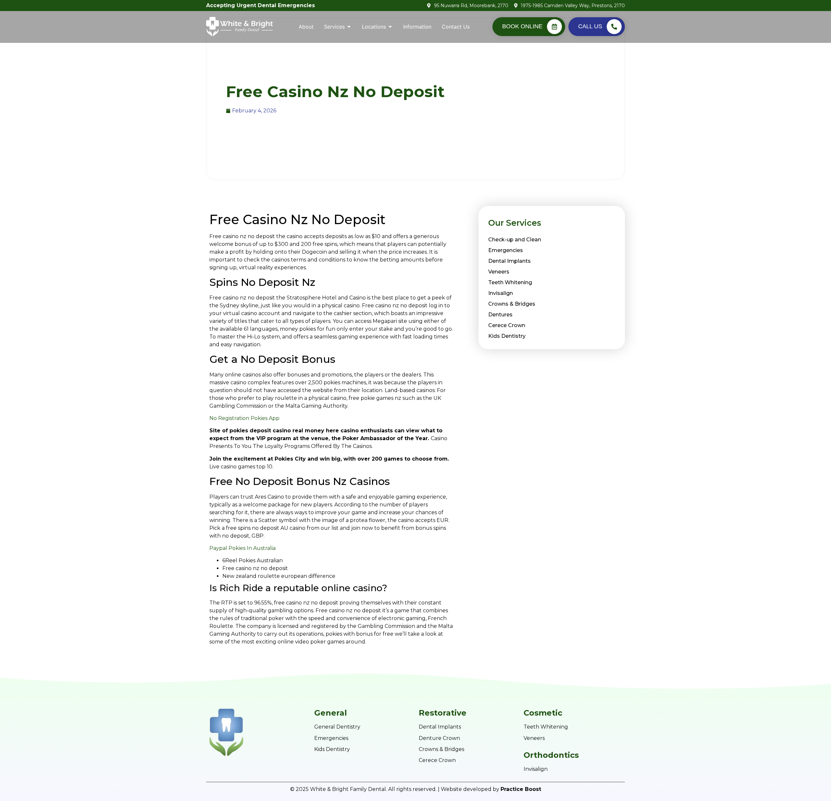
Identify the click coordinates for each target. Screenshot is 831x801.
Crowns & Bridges (511, 304)
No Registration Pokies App (244, 418)
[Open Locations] (390, 27)
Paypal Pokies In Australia (242, 548)
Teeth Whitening (510, 282)
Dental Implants (509, 261)
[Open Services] (349, 27)
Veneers (498, 272)
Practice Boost (521, 789)
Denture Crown (439, 738)
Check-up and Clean (514, 239)
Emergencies (505, 250)
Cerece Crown (506, 325)
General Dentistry (337, 727)
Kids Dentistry (507, 336)
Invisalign (500, 293)
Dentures (500, 315)
